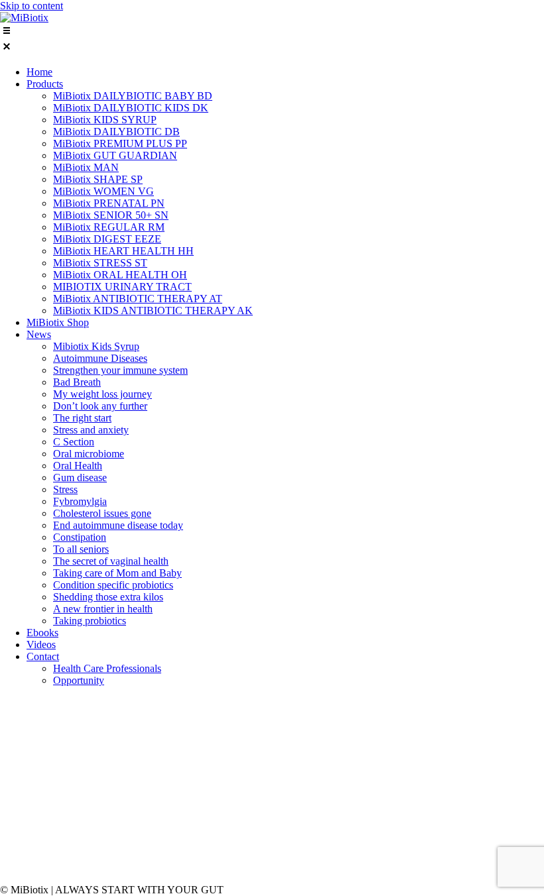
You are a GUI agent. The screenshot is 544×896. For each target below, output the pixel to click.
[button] (272, 40)
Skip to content (31, 5)
